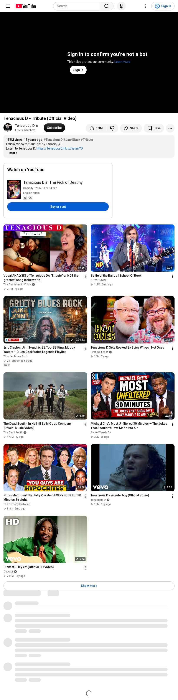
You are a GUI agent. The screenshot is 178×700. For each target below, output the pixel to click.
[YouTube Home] (25, 6)
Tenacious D (25, 126)
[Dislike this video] (112, 128)
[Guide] (7, 6)
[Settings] (145, 6)
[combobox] (78, 6)
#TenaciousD (53, 139)
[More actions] (170, 128)
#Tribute (87, 139)
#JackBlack (71, 139)
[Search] (107, 6)
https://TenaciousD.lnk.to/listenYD (59, 148)
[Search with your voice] (121, 6)
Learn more (122, 61)
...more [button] (12, 153)
